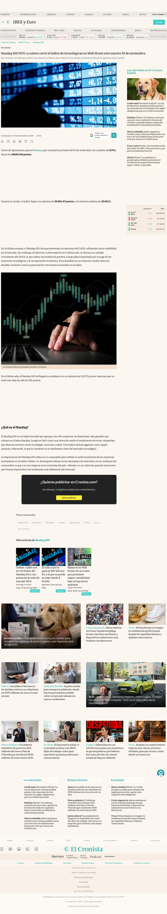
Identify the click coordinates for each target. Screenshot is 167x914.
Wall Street (36, 523)
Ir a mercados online (8, 36)
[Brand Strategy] (84, 857)
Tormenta (5, 14)
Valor (162, 209)
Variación (147, 209)
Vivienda (70, 14)
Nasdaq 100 (38, 42)
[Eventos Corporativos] (72, 857)
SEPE (68, 840)
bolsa (97, 523)
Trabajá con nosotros (141, 863)
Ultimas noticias (8, 30)
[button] (160, 773)
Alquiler (89, 14)
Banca (138, 30)
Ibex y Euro (59, 30)
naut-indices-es (24, 529)
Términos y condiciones (83, 877)
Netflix (142, 14)
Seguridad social (28, 14)
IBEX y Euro (24, 42)
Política (77, 30)
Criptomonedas (118, 30)
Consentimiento (83, 887)
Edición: (158, 14)
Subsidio (133, 840)
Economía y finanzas (35, 30)
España (62, 523)
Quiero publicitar (72, 498)
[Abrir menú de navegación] (2, 22)
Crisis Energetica (110, 840)
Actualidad (96, 30)
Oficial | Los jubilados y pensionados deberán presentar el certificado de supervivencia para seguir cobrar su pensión (144, 161)
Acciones (107, 14)
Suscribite (67, 863)
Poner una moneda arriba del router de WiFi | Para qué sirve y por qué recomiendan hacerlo (146, 148)
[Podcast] (95, 856)
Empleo (125, 14)
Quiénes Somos (88, 863)
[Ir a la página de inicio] (8, 22)
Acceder (159, 22)
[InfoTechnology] (110, 857)
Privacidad (83, 882)
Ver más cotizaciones (158, 36)
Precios (87, 840)
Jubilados (51, 14)
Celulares (30, 840)
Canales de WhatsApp (44, 863)
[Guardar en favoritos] (114, 135)
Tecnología (50, 523)
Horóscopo (155, 840)
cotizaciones (75, 523)
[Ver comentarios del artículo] (31, 141)
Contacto (20, 863)
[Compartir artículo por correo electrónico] (26, 141)
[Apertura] (57, 857)
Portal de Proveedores (114, 863)
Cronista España (8, 42)
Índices (87, 523)
